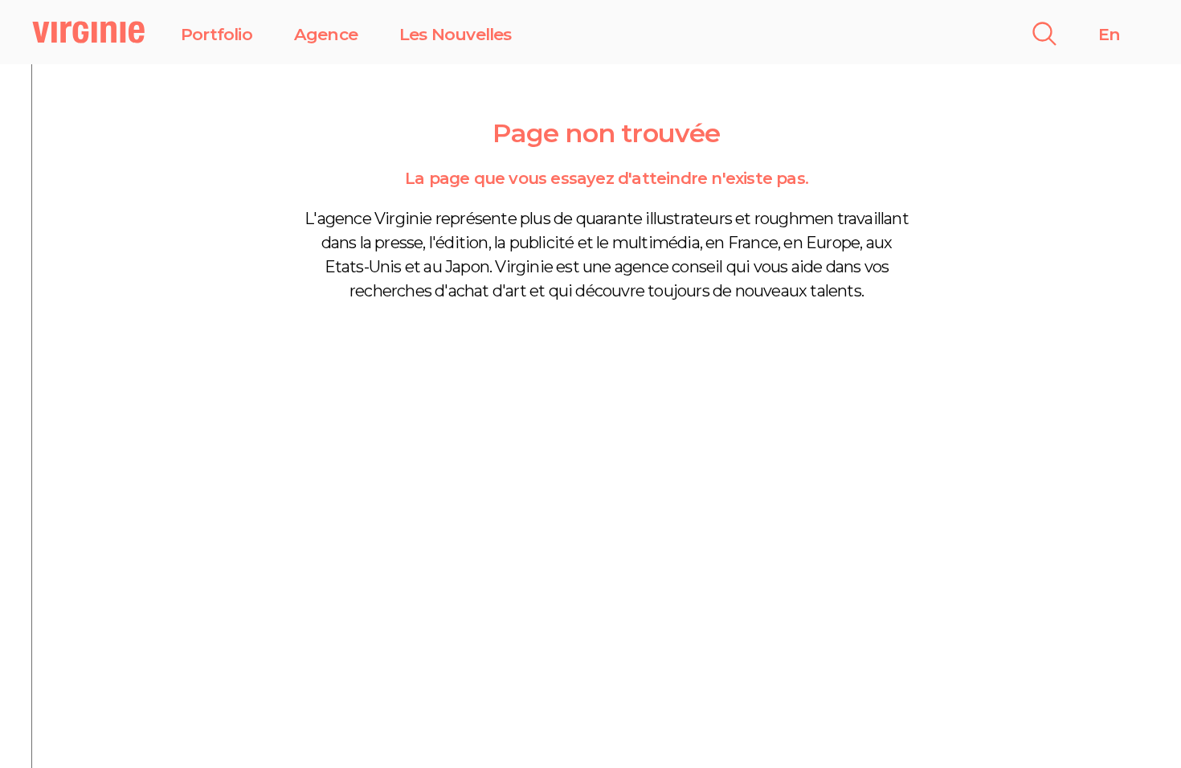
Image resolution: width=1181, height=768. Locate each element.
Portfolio (216, 34)
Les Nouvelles (455, 34)
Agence (326, 34)
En (1109, 34)
